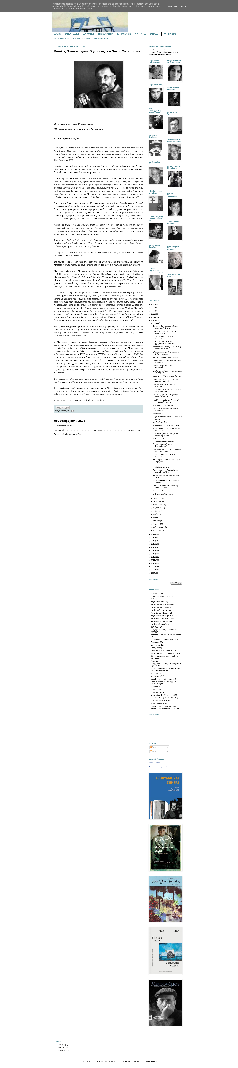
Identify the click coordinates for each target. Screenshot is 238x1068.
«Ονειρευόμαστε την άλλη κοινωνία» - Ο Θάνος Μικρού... (166, 353)
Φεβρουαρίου (158, 527)
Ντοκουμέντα (155, 687)
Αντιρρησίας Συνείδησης (160, 596)
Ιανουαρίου (157, 530)
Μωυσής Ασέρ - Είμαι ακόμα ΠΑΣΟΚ (166, 425)
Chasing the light (159, 491)
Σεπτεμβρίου (158, 505)
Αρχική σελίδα (97, 430)
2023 (153, 311)
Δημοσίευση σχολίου (65, 425)
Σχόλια (154, 751)
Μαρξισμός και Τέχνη (160, 422)
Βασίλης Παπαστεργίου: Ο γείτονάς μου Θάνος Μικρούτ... (166, 380)
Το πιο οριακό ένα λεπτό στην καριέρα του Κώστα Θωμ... (167, 391)
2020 (153, 320)
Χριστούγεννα (158, 414)
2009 (153, 567)
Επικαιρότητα (156, 648)
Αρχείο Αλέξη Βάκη (157, 602)
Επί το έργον (155, 645)
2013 (153, 554)
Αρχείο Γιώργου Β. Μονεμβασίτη (162, 605)
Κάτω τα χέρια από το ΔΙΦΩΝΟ (162, 651)
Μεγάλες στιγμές (157, 676)
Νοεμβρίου (157, 498)
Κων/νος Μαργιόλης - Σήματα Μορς (164, 653)
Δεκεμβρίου (157, 323)
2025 (153, 304)
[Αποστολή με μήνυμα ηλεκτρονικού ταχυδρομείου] (57, 407)
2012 (153, 557)
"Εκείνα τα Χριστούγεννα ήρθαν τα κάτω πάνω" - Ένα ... (165, 327)
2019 (153, 534)
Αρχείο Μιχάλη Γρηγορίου (160, 621)
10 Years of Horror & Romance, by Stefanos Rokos (165, 487)
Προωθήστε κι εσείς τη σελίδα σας (160, 767)
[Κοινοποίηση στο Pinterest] (68, 407)
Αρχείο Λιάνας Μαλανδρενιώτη (162, 616)
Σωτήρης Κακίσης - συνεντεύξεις (162, 698)
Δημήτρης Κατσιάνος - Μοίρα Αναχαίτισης (166, 635)
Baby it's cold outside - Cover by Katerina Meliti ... (165, 332)
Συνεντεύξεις (155, 692)
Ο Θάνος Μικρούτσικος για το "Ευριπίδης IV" (164, 367)
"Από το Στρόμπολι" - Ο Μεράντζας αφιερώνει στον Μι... (165, 396)
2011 (153, 560)
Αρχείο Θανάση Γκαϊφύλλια (161, 610)
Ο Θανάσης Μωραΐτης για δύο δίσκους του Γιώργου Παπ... (167, 450)
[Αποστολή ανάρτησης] (72, 411)
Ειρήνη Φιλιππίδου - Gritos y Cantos (164, 639)
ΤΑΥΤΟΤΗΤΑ (63, 1045)
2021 (153, 317)
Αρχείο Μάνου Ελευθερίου (160, 619)
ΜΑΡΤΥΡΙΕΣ (140, 34)
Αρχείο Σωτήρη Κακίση (159, 624)
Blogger (154, 1061)
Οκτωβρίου (157, 501)
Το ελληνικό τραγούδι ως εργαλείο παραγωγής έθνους (165, 435)
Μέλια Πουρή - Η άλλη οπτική (161, 679)
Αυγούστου (157, 508)
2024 (153, 308)
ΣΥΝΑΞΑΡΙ (154, 34)
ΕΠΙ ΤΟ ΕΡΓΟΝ (124, 34)
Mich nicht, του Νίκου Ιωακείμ (164, 494)
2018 (153, 538)
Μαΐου (155, 517)
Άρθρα (153, 599)
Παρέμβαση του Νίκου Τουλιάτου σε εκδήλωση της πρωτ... (166, 466)
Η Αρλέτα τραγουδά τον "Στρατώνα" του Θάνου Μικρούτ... (166, 401)
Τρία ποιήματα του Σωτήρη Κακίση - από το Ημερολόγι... (166, 471)
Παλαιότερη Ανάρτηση (134, 430)
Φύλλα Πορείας (156, 703)
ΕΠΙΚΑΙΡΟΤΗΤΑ (61, 38)
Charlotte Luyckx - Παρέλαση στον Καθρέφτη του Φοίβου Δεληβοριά (163, 707)
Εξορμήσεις (155, 642)
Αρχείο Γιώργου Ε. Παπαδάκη (162, 607)
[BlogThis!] (60, 407)
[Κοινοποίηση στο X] (63, 407)
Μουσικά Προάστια (155, 762)
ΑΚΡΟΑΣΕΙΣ (88, 34)
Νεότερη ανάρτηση (61, 430)
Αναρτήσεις (156, 747)
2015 (153, 547)
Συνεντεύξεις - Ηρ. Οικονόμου (161, 695)
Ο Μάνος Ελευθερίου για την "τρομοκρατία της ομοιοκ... (163, 440)
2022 (153, 314)
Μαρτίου (156, 524)
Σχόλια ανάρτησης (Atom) (72, 434)
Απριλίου (156, 521)
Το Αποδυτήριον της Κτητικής (161, 701)
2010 (153, 563)
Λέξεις (153, 661)
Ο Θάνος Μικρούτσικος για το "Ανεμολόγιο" (164, 385)
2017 (153, 541)
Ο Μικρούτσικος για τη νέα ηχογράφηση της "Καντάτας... (164, 343)
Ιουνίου (156, 514)
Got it (184, 6)
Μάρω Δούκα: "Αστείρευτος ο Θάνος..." (167, 376)
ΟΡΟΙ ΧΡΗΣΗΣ (63, 1048)
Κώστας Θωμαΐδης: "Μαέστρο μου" (165, 357)
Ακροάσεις (154, 593)
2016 (153, 544)
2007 (153, 573)
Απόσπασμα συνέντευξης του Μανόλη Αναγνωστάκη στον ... (167, 348)
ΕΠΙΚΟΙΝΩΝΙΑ (63, 1051)
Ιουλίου (156, 511)
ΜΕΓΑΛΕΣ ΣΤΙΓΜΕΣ (81, 38)
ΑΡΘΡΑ (57, 34)
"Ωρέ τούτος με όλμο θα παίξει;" (164, 405)
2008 (153, 570)
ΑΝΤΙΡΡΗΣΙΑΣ (170, 34)
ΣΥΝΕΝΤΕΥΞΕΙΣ (72, 34)
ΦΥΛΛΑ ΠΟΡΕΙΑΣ (102, 38)
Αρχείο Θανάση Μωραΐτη (160, 613)
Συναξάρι (154, 689)
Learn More (173, 6)
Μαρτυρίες (65, 411)
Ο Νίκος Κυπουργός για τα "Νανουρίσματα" (162, 445)
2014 (153, 550)
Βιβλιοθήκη (155, 627)
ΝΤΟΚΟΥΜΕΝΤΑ (105, 34)
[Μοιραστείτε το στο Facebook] (65, 407)
